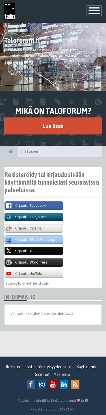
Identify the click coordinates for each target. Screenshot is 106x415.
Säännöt (42, 374)
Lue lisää (53, 125)
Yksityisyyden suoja (55, 366)
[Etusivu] (11, 151)
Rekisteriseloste (20, 366)
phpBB (41, 400)
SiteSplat (57, 400)
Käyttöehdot (87, 366)
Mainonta (61, 374)
